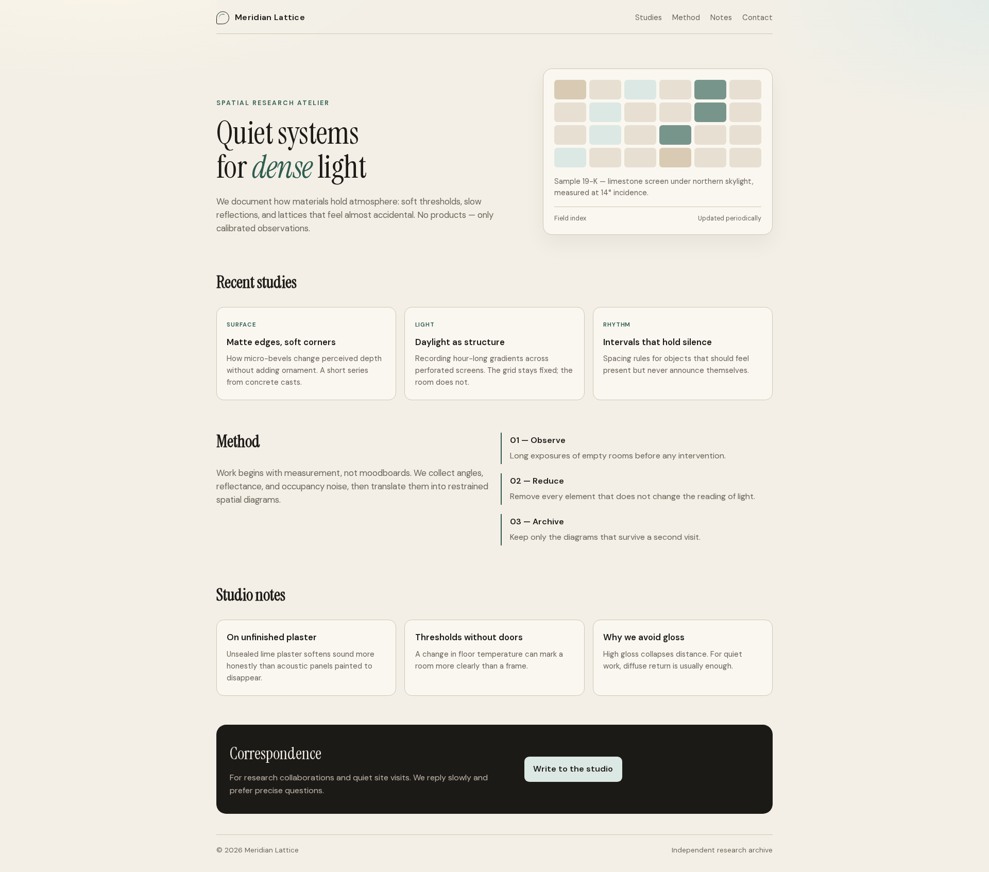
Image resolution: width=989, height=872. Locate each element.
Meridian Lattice (270, 17)
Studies (648, 17)
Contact (757, 17)
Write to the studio (573, 768)
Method (686, 17)
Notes (721, 17)
